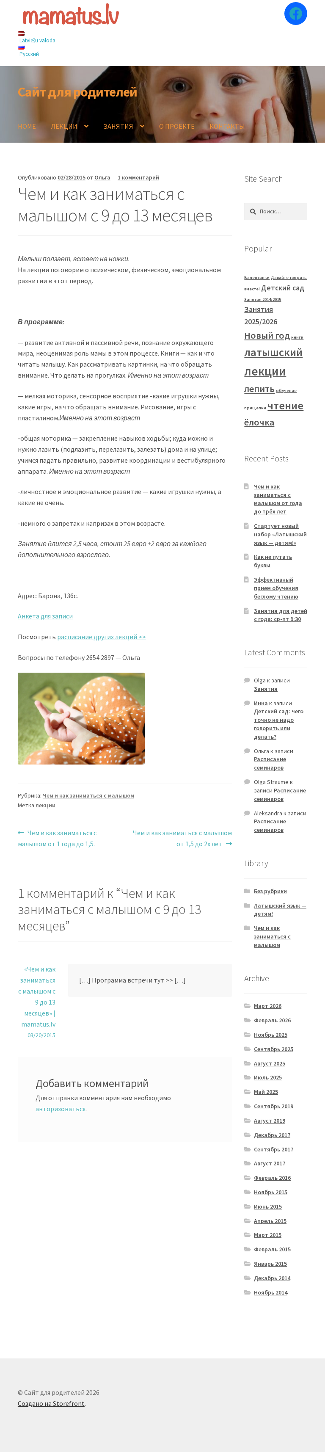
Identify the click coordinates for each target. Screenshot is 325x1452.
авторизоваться (60, 1108)
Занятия (266, 689)
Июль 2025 (268, 1077)
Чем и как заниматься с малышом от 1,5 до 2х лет (182, 838)
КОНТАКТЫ (227, 126)
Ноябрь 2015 (270, 1192)
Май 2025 (266, 1092)
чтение (285, 405)
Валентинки (257, 277)
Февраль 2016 (272, 1177)
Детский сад (282, 288)
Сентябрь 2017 (273, 1149)
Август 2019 (269, 1120)
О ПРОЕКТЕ (177, 126)
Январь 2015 (270, 1263)
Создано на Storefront (51, 1403)
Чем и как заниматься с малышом (88, 795)
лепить (259, 389)
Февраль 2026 (272, 1020)
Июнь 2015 (268, 1206)
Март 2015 (267, 1235)
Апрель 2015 (270, 1221)
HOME (27, 126)
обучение (286, 390)
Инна (261, 703)
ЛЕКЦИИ (64, 126)
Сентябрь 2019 (273, 1106)
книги (297, 337)
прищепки (255, 408)
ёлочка (259, 422)
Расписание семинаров (270, 763)
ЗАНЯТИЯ (118, 126)
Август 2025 (269, 1063)
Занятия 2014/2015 (262, 299)
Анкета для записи (45, 616)
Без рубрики (270, 891)
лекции (45, 805)
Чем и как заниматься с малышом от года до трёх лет (278, 499)
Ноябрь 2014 (270, 1292)
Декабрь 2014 (272, 1278)
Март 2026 (267, 1006)
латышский (273, 352)
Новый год (267, 335)
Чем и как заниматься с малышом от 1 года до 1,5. (57, 838)
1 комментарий (138, 177)
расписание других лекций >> (101, 636)
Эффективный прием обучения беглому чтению (276, 588)
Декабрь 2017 (272, 1135)
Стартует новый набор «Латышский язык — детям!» (280, 534)
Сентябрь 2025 (273, 1049)
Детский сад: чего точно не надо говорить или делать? (278, 723)
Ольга (102, 177)
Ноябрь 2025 (270, 1034)
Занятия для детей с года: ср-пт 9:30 (280, 615)
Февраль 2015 (272, 1249)
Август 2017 (269, 1163)
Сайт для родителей (77, 91)
